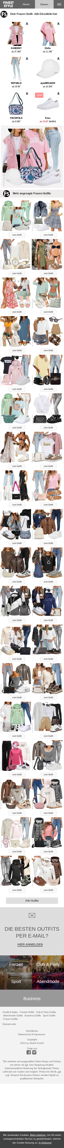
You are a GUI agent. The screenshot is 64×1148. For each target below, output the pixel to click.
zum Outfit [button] (17, 235)
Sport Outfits (49, 1015)
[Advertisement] (32, 1116)
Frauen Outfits (10, 1019)
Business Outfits (33, 1015)
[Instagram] (29, 1053)
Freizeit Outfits (27, 1012)
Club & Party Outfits (46, 1012)
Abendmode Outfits (13, 1015)
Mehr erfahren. (38, 1135)
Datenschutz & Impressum (31, 1034)
